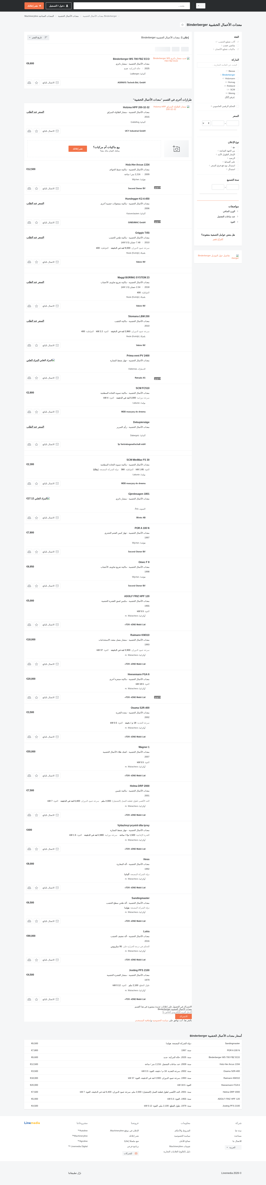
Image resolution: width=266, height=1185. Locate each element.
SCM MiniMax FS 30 (138, 459)
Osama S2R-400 (140, 707)
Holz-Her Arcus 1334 (137, 164)
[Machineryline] (225, 6)
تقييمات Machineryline (179, 1146)
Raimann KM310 (139, 635)
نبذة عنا (238, 1130)
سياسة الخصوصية (160, 1020)
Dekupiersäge (141, 422)
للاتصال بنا (237, 1141)
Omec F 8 (144, 562)
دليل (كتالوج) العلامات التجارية (176, 1151)
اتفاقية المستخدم (143, 1020)
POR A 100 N (142, 528)
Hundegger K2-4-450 (137, 198)
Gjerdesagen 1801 (138, 494)
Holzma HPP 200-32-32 (136, 107)
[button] (36, 83)
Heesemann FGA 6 (138, 674)
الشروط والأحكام (182, 1130)
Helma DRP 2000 (139, 786)
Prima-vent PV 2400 (138, 355)
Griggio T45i (142, 232)
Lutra (146, 931)
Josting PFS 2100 (139, 970)
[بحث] (187, 6)
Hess (146, 859)
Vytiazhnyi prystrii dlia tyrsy (133, 825)
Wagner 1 (144, 747)
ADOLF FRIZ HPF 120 (136, 596)
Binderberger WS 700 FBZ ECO (131, 59)
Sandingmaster (140, 898)
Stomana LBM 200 (138, 316)
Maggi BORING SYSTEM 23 (133, 277)
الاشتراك (183, 1016)
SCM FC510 (142, 388)
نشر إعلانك (78, 148)
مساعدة (238, 1136)
